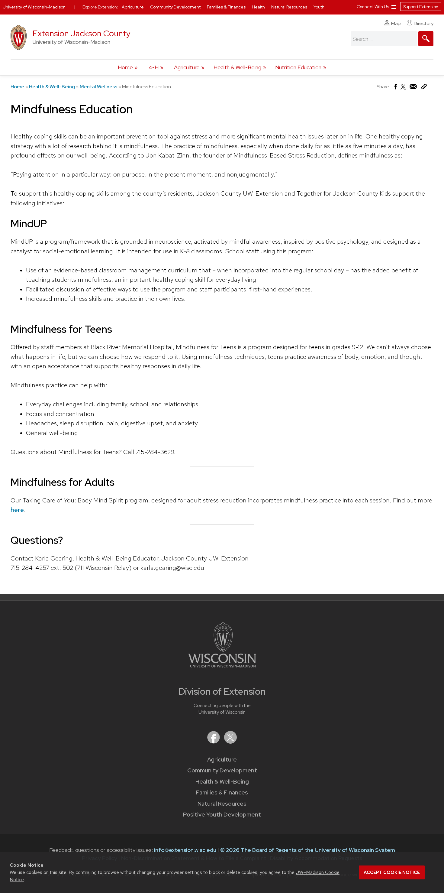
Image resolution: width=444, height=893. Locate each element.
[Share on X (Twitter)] (404, 89)
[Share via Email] (413, 88)
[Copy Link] (423, 88)
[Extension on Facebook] (214, 741)
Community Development (222, 770)
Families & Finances (222, 792)
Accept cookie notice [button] (392, 872)
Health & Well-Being (237, 67)
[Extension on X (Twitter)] (230, 741)
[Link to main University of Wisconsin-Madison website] (222, 665)
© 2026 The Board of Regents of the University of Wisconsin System (307, 849)
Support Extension (420, 6)
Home (125, 67)
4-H (154, 67)
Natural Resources (222, 803)
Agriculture (187, 67)
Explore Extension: (100, 7)
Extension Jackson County (81, 33)
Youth (319, 7)
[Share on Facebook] (395, 88)
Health (259, 7)
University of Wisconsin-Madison (34, 7)
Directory (423, 23)
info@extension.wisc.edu (185, 849)
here (17, 510)
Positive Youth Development (222, 814)
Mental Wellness (98, 86)
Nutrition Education (298, 67)
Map (396, 23)
